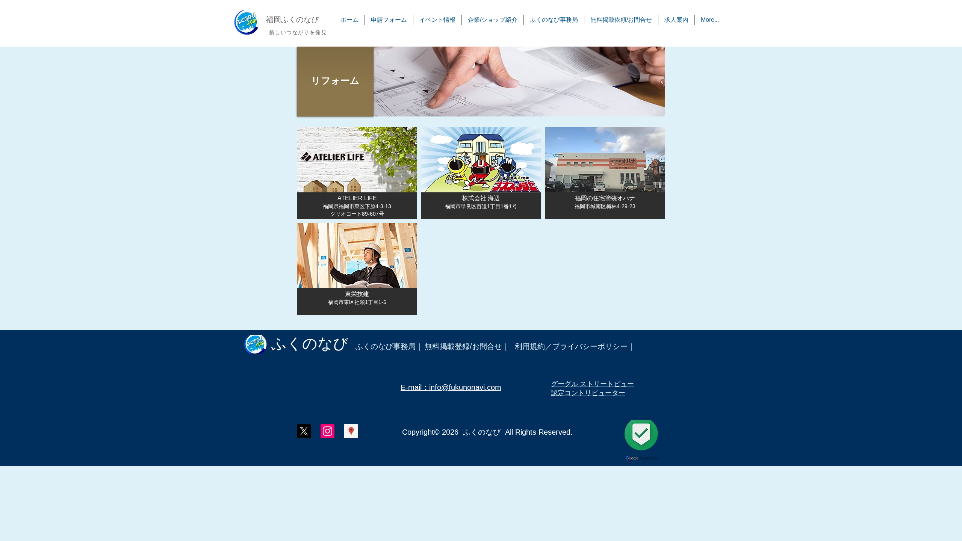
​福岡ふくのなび (292, 19)
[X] (304, 431)
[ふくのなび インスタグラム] (327, 431)
